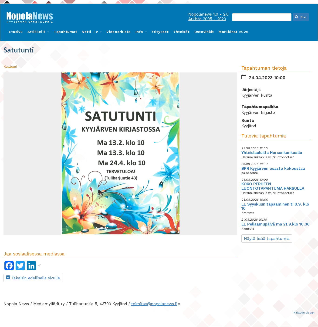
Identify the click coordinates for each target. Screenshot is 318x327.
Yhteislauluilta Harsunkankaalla (271, 152)
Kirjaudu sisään (304, 312)
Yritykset (160, 32)
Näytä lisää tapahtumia (267, 238)
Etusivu (16, 32)
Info (140, 32)
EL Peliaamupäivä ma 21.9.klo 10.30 (275, 224)
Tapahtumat (65, 32)
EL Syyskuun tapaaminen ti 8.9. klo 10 (275, 206)
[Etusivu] (31, 16)
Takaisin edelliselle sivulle (35, 278)
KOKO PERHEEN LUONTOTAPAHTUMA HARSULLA (272, 186)
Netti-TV (90, 32)
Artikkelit (37, 32)
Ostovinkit (204, 32)
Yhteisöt (181, 32)
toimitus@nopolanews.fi (154, 303)
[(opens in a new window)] (39, 265)
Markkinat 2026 (234, 32)
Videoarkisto (118, 32)
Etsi (302, 17)
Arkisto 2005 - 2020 (207, 18)
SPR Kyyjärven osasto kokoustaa (273, 168)
